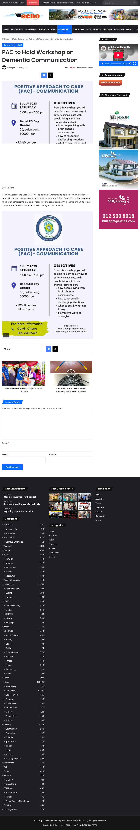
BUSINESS (44, 29)
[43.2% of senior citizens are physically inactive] (55, 497)
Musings (9, 563)
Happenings (9, 584)
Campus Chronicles (14, 542)
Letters (9, 750)
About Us (53, 535)
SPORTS (7, 775)
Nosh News (11, 567)
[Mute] (130, 63)
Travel (8, 673)
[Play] (102, 63)
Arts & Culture (12, 635)
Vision (51, 540)
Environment (11, 703)
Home (6, 29)
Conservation (12, 695)
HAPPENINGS (31, 29)
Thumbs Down (10, 784)
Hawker (9, 559)
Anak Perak (11, 686)
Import (6, 627)
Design (9, 648)
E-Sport (9, 780)
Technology (11, 669)
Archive (52, 548)
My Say (9, 754)
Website (52, 454)
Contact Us (54, 552)
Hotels (9, 797)
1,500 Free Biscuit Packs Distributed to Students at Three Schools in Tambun (73, 3)
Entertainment (12, 652)
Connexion (10, 733)
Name (5, 443)
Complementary (13, 605)
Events (9, 593)
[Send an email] (14, 68)
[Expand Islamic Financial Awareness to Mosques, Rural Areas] (84, 514)
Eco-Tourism (11, 792)
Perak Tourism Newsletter (17, 801)
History (9, 618)
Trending (7, 805)
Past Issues (17, 29)
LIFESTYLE (119, 29)
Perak (6, 771)
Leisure (9, 665)
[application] (118, 55)
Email (5, 454)
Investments (11, 529)
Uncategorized (10, 809)
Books (8, 644)
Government (11, 707)
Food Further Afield (12, 580)
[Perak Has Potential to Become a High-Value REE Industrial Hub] (55, 514)
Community (22, 39)
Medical (9, 610)
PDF (5, 767)
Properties (10, 533)
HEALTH (97, 29)
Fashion (9, 656)
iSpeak (9, 746)
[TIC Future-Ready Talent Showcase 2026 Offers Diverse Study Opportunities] (70, 514)
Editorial (9, 737)
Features (7, 550)
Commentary (11, 729)
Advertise (53, 544)
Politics (9, 720)
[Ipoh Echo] (23, 15)
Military (9, 712)
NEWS (53, 29)
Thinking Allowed (13, 758)
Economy (10, 699)
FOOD (88, 29)
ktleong (10, 68)
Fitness (9, 661)
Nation (6, 678)
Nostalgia (10, 622)
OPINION (130, 29)
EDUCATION (78, 29)
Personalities (11, 716)
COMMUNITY (64, 29)
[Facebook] (44, 75)
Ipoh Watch (11, 741)
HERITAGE (107, 29)
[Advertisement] (47, 167)
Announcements (13, 588)
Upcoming (10, 597)
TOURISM (8, 788)
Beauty (9, 639)
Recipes (9, 571)
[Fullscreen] (134, 63)
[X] (50, 75)
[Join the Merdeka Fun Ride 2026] (84, 506)
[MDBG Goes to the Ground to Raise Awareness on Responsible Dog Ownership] (70, 506)
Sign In (52, 557)
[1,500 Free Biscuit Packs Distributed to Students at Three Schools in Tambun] (55, 506)
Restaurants (11, 576)
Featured (7, 546)
